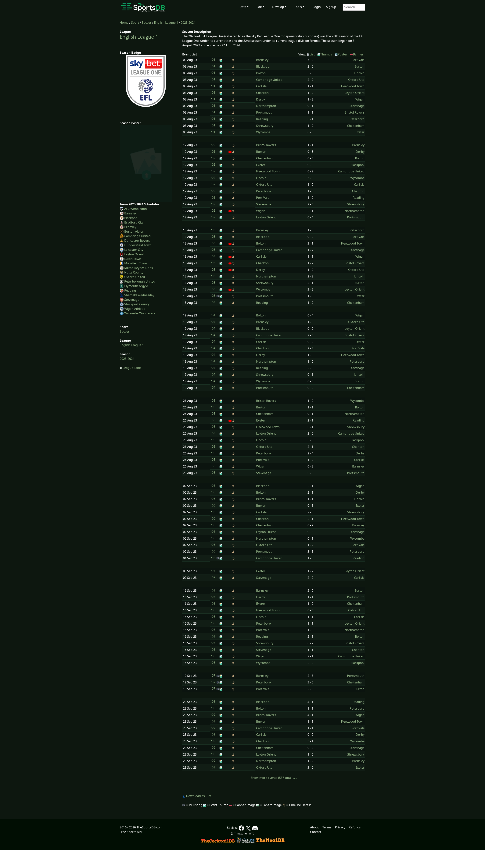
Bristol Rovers (355, 112)
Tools (298, 7)
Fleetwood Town (353, 86)
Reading (130, 290)
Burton (359, 66)
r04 (212, 315)
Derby (260, 99)
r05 (212, 400)
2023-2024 (188, 22)
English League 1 (166, 22)
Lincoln (359, 73)
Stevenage (131, 300)
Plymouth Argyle (136, 286)
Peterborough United (139, 281)
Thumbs (326, 54)
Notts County (133, 272)
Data (242, 7)
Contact (315, 832)
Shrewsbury (264, 126)
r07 (212, 571)
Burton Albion (134, 231)
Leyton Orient (134, 254)
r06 (212, 486)
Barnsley (130, 213)
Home (124, 22)
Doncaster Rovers (137, 240)
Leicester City (133, 250)
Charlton (262, 93)
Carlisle (261, 86)
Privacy (340, 827)
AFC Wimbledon (135, 209)
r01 (212, 60)
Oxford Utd (356, 80)
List (312, 54)
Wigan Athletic (134, 309)
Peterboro (357, 119)
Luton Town (132, 259)
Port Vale (358, 60)
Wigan (360, 99)
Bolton (261, 73)
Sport (135, 22)
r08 (212, 590)
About (314, 827)
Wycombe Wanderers (139, 313)
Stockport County (136, 304)
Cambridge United (137, 236)
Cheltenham (356, 126)
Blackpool (131, 218)
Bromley (130, 227)
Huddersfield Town (138, 245)
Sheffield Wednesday (139, 295)
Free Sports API (131, 832)
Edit (259, 7)
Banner (358, 54)
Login (317, 7)
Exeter (360, 132)
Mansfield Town (135, 263)
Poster (342, 54)
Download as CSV (198, 796)
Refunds (355, 827)
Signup (331, 7)
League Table (132, 368)
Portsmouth (265, 112)
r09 (212, 701)
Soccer (146, 22)
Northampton (266, 106)
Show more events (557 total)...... (274, 778)
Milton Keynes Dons (138, 268)
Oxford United (134, 277)
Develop (278, 7)
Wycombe (263, 132)
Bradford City (133, 222)
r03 (212, 230)
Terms (326, 827)
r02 (212, 145)
